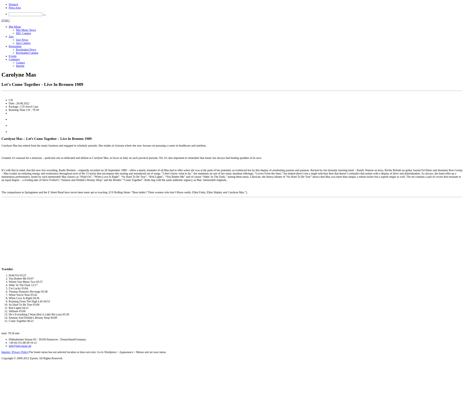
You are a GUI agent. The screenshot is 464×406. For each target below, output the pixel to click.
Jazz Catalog (23, 43)
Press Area (15, 7)
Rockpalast (15, 46)
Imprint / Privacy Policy (15, 352)
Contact (20, 62)
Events (12, 56)
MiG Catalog (23, 33)
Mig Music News (26, 30)
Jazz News (22, 39)
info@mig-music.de (20, 345)
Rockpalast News (26, 49)
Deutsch (13, 4)
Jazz (11, 36)
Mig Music (15, 26)
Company (14, 59)
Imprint (20, 65)
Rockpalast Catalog (27, 52)
